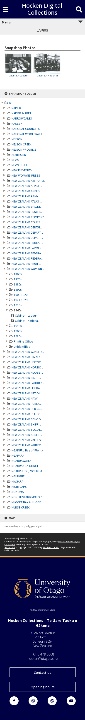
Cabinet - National (27, 321)
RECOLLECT (10, 547)
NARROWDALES (22, 118)
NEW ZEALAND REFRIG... (27, 414)
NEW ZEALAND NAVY (25, 398)
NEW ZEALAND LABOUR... (28, 383)
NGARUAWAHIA (21, 461)
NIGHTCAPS (19, 487)
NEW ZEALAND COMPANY (28, 217)
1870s (18, 279)
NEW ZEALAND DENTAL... (27, 227)
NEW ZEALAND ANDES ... (27, 191)
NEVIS (15, 160)
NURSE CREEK (21, 507)
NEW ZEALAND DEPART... (27, 232)
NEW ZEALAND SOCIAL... (27, 430)
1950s (18, 326)
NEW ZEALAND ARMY (25, 196)
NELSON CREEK (22, 144)
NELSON (17, 139)
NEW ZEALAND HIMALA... (27, 357)
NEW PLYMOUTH (22, 170)
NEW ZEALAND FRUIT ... (26, 264)
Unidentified (22, 347)
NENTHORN (19, 155)
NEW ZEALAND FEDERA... (27, 253)
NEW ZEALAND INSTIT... (26, 378)
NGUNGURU (19, 476)
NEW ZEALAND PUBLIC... (27, 404)
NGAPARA (18, 455)
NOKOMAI (18, 492)
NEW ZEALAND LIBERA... (27, 388)
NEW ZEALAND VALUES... (27, 440)
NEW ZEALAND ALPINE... (27, 186)
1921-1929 (20, 300)
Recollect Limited (51, 547)
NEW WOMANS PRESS (26, 175)
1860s (18, 274)
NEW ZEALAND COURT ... (27, 222)
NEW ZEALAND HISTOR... (27, 362)
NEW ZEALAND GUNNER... (28, 352)
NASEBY (17, 124)
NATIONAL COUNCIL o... (26, 129)
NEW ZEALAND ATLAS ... (27, 201)
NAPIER (16, 108)
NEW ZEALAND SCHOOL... (28, 419)
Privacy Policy (11, 538)
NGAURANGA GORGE (25, 466)
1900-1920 (20, 295)
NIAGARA (17, 481)
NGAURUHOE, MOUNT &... (28, 471)
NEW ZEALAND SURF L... (27, 435)
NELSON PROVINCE (24, 149)
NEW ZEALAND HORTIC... (27, 367)
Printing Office (23, 341)
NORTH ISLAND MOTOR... (28, 497)
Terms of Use (25, 538)
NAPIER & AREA (22, 113)
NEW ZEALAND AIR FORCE (28, 181)
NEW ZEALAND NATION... (27, 393)
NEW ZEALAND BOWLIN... (27, 212)
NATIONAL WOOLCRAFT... (28, 134)
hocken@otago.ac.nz (42, 658)
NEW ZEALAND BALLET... (27, 207)
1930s (18, 305)
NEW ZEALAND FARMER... (28, 248)
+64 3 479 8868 (42, 654)
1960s (18, 331)
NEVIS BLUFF (20, 165)
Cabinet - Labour (26, 315)
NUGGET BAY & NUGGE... (27, 502)
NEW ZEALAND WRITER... (27, 445)
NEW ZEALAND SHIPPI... (26, 424)
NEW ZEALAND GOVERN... (28, 269)
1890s (18, 290)
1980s (18, 336)
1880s (18, 284)
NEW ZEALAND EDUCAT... (27, 243)
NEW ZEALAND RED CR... (27, 409)
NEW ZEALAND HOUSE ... (27, 372)
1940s (18, 310)
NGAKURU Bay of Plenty (27, 450)
